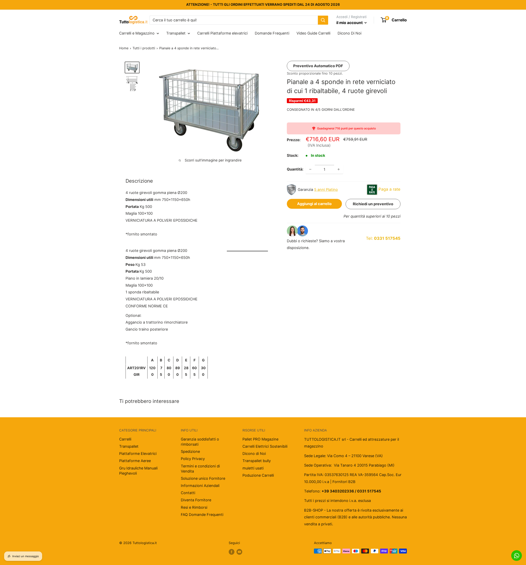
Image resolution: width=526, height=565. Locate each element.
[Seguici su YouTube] (239, 552)
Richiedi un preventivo (373, 204)
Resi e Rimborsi (194, 507)
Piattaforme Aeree (135, 461)
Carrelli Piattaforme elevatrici (222, 33)
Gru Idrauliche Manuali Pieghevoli (138, 470)
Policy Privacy (193, 459)
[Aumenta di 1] (338, 169)
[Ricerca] (323, 19)
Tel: (383, 238)
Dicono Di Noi (349, 33)
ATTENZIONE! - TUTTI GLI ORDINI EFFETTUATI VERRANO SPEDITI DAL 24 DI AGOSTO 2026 (263, 4)
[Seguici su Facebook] (231, 552)
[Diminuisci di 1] (310, 169)
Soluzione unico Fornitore (203, 478)
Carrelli (125, 439)
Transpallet (176, 33)
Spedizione (190, 451)
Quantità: (295, 169)
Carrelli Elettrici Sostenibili (264, 446)
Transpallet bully (256, 461)
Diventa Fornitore (196, 500)
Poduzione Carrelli (258, 475)
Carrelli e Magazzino (137, 33)
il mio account (349, 22)
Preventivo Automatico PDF (318, 66)
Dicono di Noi (254, 453)
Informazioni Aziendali (200, 485)
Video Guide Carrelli (313, 33)
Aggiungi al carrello (314, 204)
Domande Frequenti (272, 33)
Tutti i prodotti (144, 48)
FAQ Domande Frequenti (202, 514)
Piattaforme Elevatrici (138, 453)
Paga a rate (389, 189)
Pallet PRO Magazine (260, 439)
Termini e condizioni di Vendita (200, 468)
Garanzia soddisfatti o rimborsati (200, 441)
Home (123, 48)
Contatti (188, 493)
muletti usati (253, 468)
